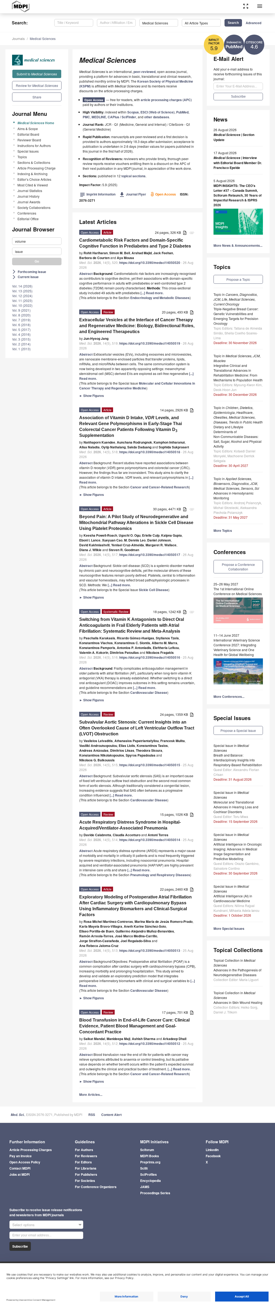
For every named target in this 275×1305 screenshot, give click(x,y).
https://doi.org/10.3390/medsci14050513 (149, 950)
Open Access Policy (24, 1162)
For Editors (83, 1162)
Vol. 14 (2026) (22, 286)
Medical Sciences (43, 38)
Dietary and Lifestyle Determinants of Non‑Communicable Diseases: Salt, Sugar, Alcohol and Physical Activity (238, 436)
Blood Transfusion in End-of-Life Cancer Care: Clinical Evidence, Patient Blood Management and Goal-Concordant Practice (134, 1026)
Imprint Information (97, 194)
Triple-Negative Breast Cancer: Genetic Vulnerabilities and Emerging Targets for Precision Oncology (236, 316)
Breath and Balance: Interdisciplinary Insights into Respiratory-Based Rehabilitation (238, 760)
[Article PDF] (184, 233)
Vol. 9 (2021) (21, 310)
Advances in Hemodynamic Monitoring (234, 495)
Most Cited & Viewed (32, 185)
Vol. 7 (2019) (21, 320)
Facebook (213, 1155)
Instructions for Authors (34, 145)
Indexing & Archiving (32, 173)
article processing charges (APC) (166, 99)
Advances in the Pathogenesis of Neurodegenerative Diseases (237, 972)
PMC (86, 117)
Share (36, 97)
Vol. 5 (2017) (21, 329)
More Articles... (90, 1094)
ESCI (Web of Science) (157, 112)
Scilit (144, 1168)
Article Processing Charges (30, 1149)
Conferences (26, 213)
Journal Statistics (29, 190)
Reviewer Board (29, 140)
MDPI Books (149, 1155)
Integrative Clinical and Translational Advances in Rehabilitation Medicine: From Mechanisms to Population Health (238, 372)
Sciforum (147, 1149)
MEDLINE (99, 117)
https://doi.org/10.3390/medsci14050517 (149, 554)
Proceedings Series (155, 1192)
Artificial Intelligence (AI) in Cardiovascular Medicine (233, 898)
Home (35, 122)
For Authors (84, 1149)
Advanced (253, 22)
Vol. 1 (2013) (21, 348)
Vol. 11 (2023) (22, 300)
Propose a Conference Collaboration (238, 566)
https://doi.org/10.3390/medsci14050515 (149, 764)
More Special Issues (229, 928)
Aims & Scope (27, 128)
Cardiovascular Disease (148, 692)
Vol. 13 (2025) (22, 291)
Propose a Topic (238, 279)
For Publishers (86, 1174)
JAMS (144, 1186)
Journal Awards (28, 202)
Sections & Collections (33, 162)
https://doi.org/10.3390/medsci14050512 (149, 1043)
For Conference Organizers (96, 1186)
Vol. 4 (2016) (21, 334)
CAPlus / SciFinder (122, 117)
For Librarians (85, 1168)
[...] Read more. (152, 292)
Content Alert (111, 1114)
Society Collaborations (33, 207)
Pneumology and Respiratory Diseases (160, 874)
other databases (156, 117)
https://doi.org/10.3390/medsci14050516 (149, 657)
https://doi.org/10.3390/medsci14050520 (149, 262)
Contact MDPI (19, 1168)
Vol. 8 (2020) (21, 315)
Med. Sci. (17, 1114)
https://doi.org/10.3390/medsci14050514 (149, 839)
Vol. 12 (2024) (22, 295)
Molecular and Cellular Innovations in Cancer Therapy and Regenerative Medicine (137, 385)
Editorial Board (28, 134)
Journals (18, 38)
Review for (37, 85)
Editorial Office (28, 218)
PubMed (182, 112)
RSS (91, 1114)
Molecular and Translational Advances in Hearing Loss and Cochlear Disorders (236, 807)
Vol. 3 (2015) (21, 339)
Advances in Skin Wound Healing (238, 1002)
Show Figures (91, 395)
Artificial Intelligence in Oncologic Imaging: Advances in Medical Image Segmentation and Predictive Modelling (238, 851)
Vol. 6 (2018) (21, 324)
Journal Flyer (133, 194)
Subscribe (20, 1246)
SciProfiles (148, 1174)
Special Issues (28, 151)
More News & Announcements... (238, 245)
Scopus (133, 112)
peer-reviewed (144, 71)
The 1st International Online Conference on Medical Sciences (238, 591)
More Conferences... (229, 696)
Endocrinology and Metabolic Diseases (160, 297)
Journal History (28, 196)
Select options (23, 1224)
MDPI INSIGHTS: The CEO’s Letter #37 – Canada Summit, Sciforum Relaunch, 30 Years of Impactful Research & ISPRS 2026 (238, 195)
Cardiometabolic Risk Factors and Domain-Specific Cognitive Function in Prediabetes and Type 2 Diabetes (135, 243)
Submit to (37, 74)
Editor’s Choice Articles (34, 179)
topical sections (133, 176)
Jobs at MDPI (19, 1174)
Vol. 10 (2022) (22, 305)
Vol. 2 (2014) (21, 344)
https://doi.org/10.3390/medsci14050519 (149, 343)
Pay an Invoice (20, 1155)
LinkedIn (212, 1149)
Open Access (93, 100)
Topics (22, 156)
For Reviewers (86, 1155)
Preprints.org (150, 1162)
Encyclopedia (150, 1180)
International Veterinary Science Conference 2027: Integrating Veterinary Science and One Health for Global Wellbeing (237, 647)
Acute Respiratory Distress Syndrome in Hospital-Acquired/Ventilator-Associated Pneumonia (130, 825)
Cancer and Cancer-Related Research (159, 487)
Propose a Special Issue (238, 730)
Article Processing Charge (36, 168)
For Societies (85, 1180)
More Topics (223, 530)
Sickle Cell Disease (153, 589)
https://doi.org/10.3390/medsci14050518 (149, 451)
